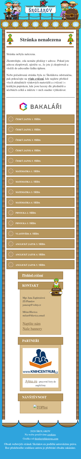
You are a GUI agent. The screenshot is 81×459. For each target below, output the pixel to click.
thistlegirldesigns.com (46, 438)
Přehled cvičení (32, 275)
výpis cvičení (36, 79)
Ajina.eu (31, 381)
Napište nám (31, 323)
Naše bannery (32, 328)
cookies (51, 434)
